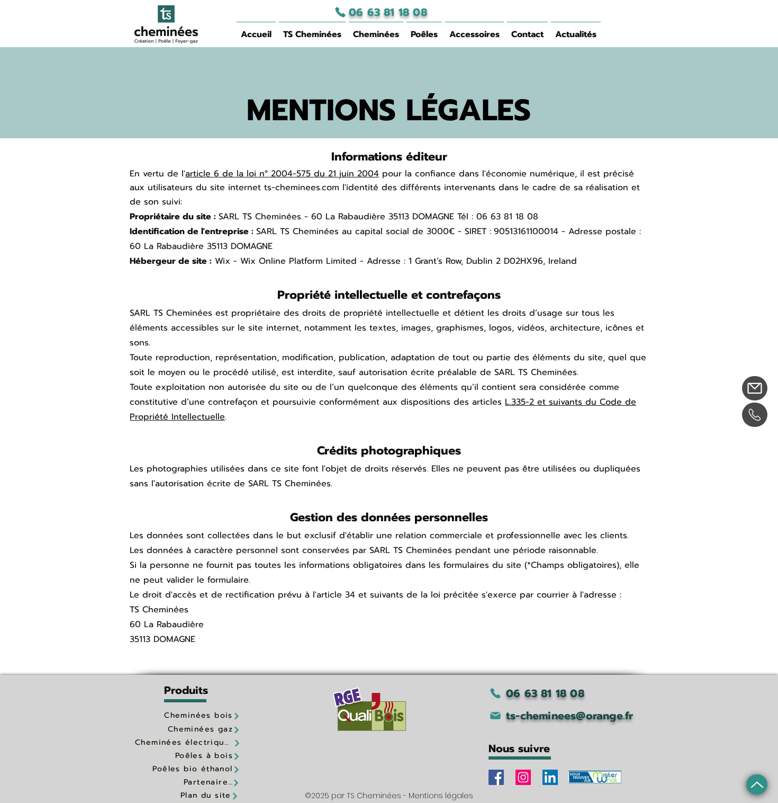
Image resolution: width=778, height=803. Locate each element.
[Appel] (754, 415)
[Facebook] (496, 777)
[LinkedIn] (550, 777)
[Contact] (754, 388)
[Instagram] (523, 777)
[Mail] (756, 784)
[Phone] (340, 12)
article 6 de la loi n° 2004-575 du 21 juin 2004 (282, 173)
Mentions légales (441, 795)
